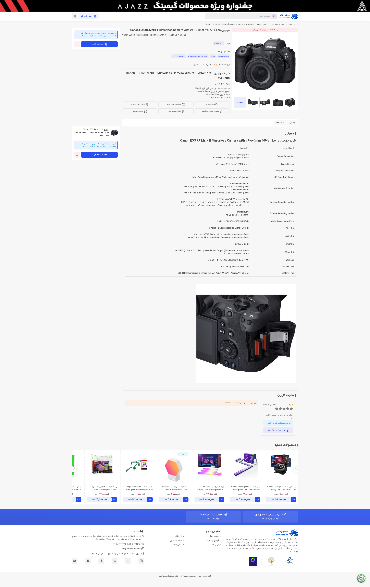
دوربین (291, 24)
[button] (74, 469)
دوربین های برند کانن (278, 24)
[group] (185, 6)
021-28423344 (119, 544)
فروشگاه (178, 536)
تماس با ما (177, 544)
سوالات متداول (176, 540)
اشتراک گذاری (198, 64)
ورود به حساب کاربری (276, 430)
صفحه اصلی (214, 536)
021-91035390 (134, 544)
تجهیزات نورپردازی (223, 56)
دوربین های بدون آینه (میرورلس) (197, 56)
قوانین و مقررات (212, 540)
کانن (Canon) (218, 43)
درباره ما (215, 544)
